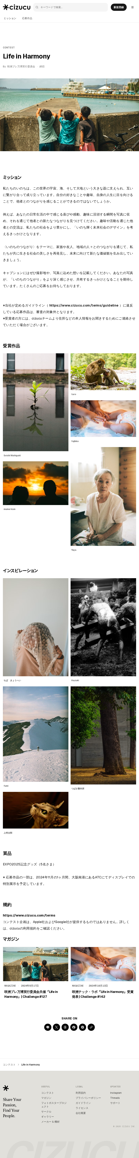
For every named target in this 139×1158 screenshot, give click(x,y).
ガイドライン (83, 1103)
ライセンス (82, 1108)
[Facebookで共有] (73, 1027)
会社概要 (81, 1113)
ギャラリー (47, 1116)
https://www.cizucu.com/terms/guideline (84, 305)
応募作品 (27, 18)
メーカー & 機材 (50, 1121)
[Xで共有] (56, 1027)
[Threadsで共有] (65, 1027)
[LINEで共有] (47, 1027)
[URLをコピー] (91, 1027)
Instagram (116, 1092)
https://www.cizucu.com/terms (29, 915)
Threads (115, 1097)
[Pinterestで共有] (82, 1027)
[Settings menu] (132, 7)
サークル (46, 1111)
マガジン (46, 1097)
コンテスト (9, 1064)
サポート (115, 1103)
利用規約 (81, 1092)
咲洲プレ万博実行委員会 (21, 66)
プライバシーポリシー (88, 1097)
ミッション (10, 18)
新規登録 (119, 7)
